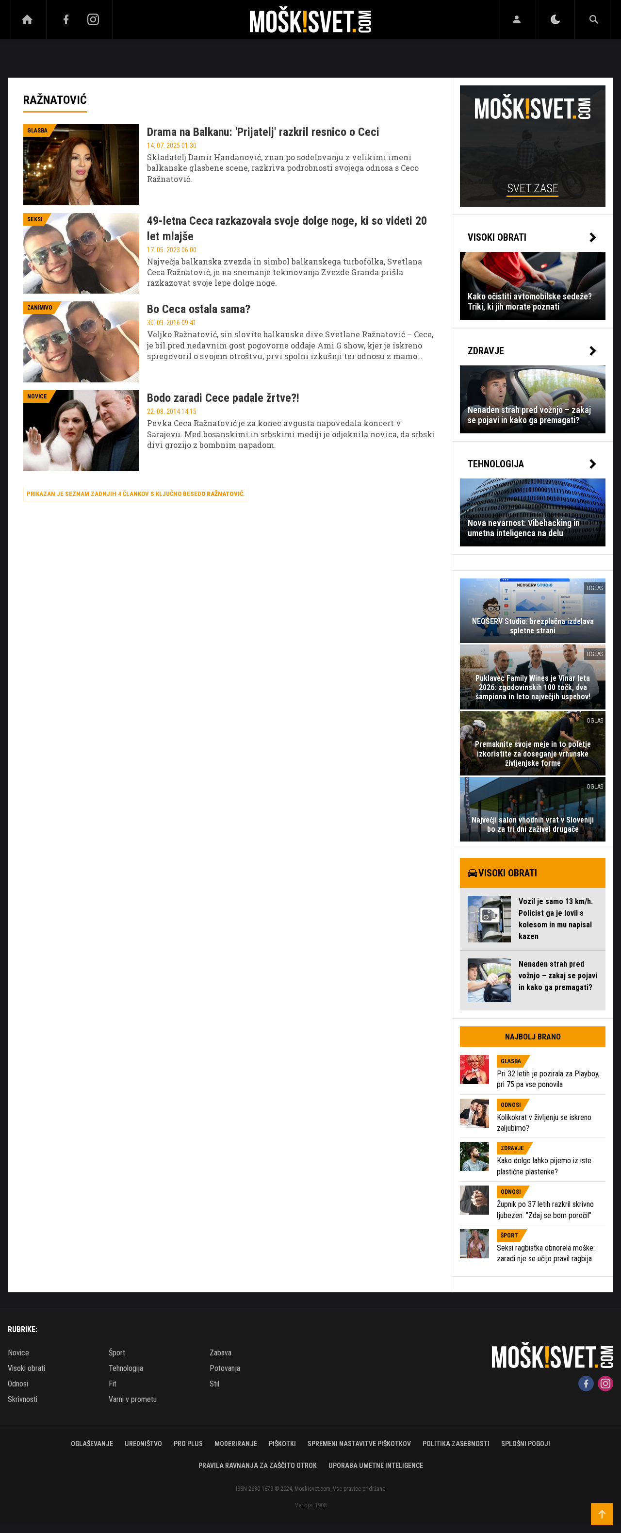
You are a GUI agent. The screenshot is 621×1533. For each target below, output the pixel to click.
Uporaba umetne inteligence (375, 1465)
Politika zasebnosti (456, 1444)
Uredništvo (143, 1444)
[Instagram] (93, 19)
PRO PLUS (188, 1444)
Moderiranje (235, 1444)
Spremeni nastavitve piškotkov (359, 1444)
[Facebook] (66, 19)
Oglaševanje (92, 1444)
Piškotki (282, 1444)
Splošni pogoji (525, 1444)
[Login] (516, 19)
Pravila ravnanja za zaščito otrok (257, 1465)
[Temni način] (555, 19)
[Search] (594, 19)
